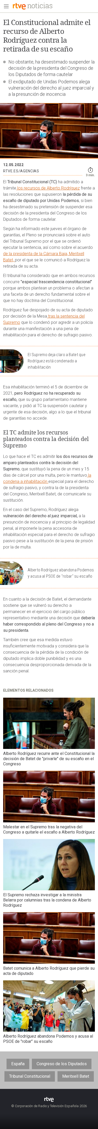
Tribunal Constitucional (29, 1076)
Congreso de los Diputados (62, 1063)
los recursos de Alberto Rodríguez (48, 188)
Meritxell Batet (75, 1076)
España (18, 1063)
